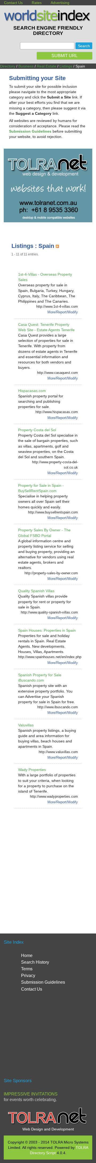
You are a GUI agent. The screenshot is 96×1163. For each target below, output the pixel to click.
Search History (35, 962)
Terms (27, 969)
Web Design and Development (48, 1129)
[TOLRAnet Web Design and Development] (48, 1124)
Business (26, 66)
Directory (7, 66)
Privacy (28, 975)
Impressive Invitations (31, 1094)
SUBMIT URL (64, 55)
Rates (37, 3)
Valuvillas (26, 725)
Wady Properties (32, 770)
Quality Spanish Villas (36, 591)
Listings (65, 66)
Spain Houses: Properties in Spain (47, 630)
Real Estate (46, 66)
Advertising (60, 3)
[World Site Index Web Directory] (48, 20)
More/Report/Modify (62, 312)
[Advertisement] (48, 864)
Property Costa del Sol (37, 430)
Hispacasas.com (32, 391)
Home (27, 955)
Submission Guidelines (43, 982)
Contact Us (13, 3)
